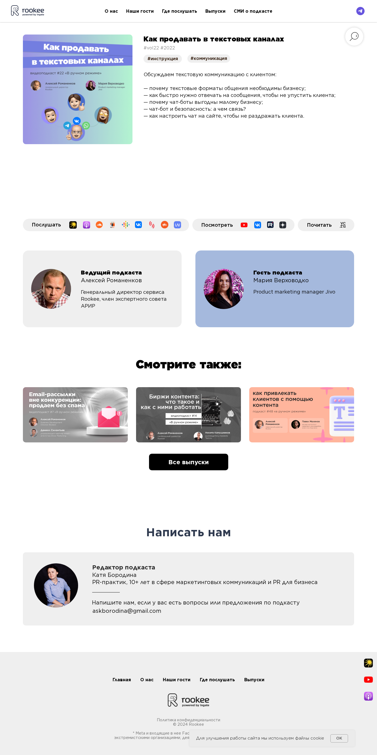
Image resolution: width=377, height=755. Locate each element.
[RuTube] (270, 224)
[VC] (342, 224)
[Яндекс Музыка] (73, 225)
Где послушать (179, 11)
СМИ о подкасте (253, 11)
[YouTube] (244, 225)
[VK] (257, 224)
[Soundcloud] (99, 224)
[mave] (177, 224)
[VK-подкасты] (138, 224)
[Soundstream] (151, 224)
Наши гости (140, 11)
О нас (111, 11)
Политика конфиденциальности (188, 720)
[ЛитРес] (112, 225)
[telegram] (360, 11)
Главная (122, 679)
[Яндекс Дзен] (282, 224)
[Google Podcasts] (125, 224)
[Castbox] (164, 224)
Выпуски (215, 11)
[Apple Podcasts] (86, 225)
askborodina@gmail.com (126, 611)
